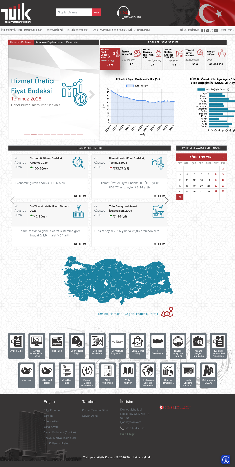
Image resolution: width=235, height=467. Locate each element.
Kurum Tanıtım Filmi (95, 410)
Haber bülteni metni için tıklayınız (35, 105)
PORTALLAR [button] (33, 30)
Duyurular (72, 42)
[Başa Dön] (225, 451)
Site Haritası (51, 421)
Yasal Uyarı (51, 427)
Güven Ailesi (90, 416)
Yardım (48, 416)
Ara (96, 12)
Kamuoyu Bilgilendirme (49, 42)
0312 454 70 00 (135, 428)
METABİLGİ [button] (55, 30)
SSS (223, 30)
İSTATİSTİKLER (11, 30)
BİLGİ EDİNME (190, 30)
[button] (15, 94)
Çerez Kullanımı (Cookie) (60, 432)
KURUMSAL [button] (142, 30)
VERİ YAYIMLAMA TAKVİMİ (112, 30)
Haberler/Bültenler (21, 42)
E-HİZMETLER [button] (77, 30)
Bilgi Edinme (52, 410)
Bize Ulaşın (127, 434)
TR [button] (230, 30)
